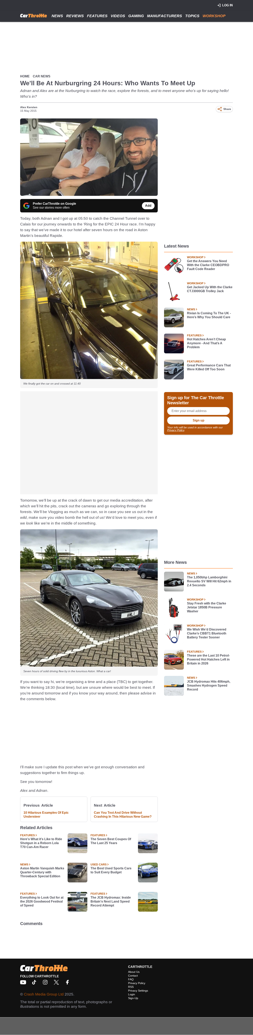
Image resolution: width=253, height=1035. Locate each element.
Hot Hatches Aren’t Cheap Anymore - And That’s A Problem (206, 343)
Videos (118, 16)
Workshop (214, 16)
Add (148, 205)
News (57, 16)
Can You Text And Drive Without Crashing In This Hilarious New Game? (123, 814)
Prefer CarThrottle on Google (54, 203)
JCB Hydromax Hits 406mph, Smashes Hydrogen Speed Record (208, 685)
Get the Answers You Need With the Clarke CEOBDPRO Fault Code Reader (208, 265)
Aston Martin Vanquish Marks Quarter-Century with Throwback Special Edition (42, 872)
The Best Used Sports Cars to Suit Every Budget (111, 870)
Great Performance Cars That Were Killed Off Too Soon (209, 367)
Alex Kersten (28, 107)
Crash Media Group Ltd (44, 994)
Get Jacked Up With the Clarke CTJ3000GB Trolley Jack (209, 289)
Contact (133, 975)
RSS (131, 986)
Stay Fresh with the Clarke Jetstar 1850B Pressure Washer (206, 607)
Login (131, 994)
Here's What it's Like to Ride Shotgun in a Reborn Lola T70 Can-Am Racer (41, 843)
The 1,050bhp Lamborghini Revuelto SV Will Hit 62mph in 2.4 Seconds (209, 581)
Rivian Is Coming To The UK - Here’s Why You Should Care (209, 315)
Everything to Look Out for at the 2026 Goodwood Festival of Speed (41, 901)
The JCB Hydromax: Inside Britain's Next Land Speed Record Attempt (111, 901)
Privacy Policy (175, 430)
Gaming (136, 16)
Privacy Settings (138, 990)
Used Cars (99, 864)
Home (25, 76)
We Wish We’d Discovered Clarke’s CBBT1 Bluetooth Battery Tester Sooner (206, 633)
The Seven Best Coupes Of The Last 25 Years (111, 841)
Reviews (75, 16)
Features (97, 16)
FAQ (131, 979)
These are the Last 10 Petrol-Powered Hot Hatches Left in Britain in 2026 (208, 659)
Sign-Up (133, 998)
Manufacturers (164, 16)
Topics (192, 16)
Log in (227, 5)
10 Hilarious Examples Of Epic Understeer (46, 814)
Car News (41, 76)
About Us (134, 971)
